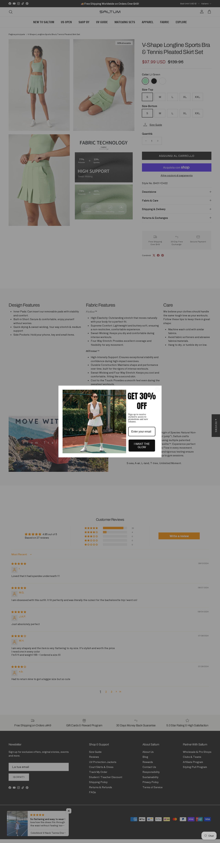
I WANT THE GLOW (142, 445)
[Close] (157, 390)
